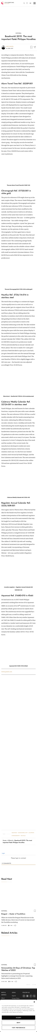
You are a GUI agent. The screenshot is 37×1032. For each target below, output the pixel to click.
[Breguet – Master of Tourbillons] (18, 897)
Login (3, 853)
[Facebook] (30, 996)
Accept (18, 1017)
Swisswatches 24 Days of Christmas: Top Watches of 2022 (18, 969)
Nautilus (23, 835)
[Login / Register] (27, 3)
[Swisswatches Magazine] (7, 3)
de (30, 3)
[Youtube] (27, 996)
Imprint (14, 996)
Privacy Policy (15, 998)
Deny (18, 1023)
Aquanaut (14, 832)
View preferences (18, 1028)
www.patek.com (6, 672)
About (2, 998)
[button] (34, 1002)
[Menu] (34, 3)
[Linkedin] (34, 996)
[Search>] (24, 3)
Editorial (18, 33)
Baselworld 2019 (23, 832)
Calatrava (31, 832)
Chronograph (16, 835)
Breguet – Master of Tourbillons (13, 914)
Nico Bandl (10, 46)
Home (4, 840)
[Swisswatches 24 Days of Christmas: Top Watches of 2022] (18, 950)
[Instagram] (24, 996)
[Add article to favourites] (31, 47)
